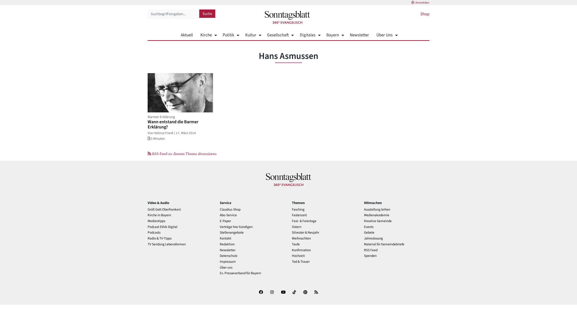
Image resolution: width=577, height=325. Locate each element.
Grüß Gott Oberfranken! (164, 209)
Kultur (250, 35)
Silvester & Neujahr (305, 232)
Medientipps (156, 221)
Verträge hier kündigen (236, 227)
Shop (424, 14)
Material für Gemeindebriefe (384, 244)
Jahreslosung (373, 238)
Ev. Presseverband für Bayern (240, 273)
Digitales (307, 35)
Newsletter (359, 35)
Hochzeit (298, 255)
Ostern (296, 227)
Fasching (298, 209)
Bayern (332, 35)
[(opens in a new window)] (261, 293)
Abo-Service (228, 215)
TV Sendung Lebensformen (167, 244)
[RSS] (316, 293)
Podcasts (154, 232)
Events (368, 227)
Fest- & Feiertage (304, 221)
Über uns (226, 267)
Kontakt (225, 238)
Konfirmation (301, 250)
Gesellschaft (278, 35)
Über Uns (384, 35)
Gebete (369, 232)
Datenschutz (229, 255)
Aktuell (187, 35)
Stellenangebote (232, 232)
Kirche (206, 35)
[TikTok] (294, 293)
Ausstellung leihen (377, 209)
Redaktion (227, 244)
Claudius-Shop (230, 209)
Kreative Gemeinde (378, 221)
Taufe (296, 244)
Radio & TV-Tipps (160, 238)
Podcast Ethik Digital (162, 227)
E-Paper (225, 221)
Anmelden (422, 2)
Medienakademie (376, 215)
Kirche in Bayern (159, 215)
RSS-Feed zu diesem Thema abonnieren (184, 153)
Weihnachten (301, 238)
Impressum (228, 261)
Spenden (370, 255)
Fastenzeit (299, 215)
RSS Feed (371, 250)
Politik (228, 35)
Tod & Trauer (301, 261)
